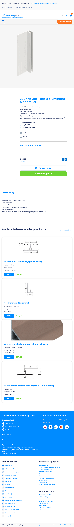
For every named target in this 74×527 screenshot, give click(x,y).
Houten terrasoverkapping (46, 471)
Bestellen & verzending (45, 507)
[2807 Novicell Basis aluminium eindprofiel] (26, 53)
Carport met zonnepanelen (47, 484)
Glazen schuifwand (44, 474)
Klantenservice (43, 503)
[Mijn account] (67, 15)
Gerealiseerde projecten (46, 501)
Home (4, 3)
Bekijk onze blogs (44, 497)
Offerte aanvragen (43, 168)
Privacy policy (68, 525)
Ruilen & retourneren (45, 510)
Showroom (42, 499)
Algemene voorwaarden (45, 525)
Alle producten (65, 230)
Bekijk (9, 274)
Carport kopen (43, 480)
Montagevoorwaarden (45, 512)
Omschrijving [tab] (8, 193)
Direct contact (43, 505)
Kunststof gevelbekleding (21, 3)
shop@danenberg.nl (12, 427)
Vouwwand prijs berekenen (46, 478)
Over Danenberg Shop (45, 495)
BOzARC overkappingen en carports (49, 467)
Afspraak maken (65, 22)
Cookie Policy (58, 525)
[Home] (12, 15)
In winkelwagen (42, 174)
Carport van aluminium (45, 469)
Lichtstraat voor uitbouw (46, 476)
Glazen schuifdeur (44, 465)
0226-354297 (9, 424)
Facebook (8, 430)
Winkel (9, 3)
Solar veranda (43, 482)
